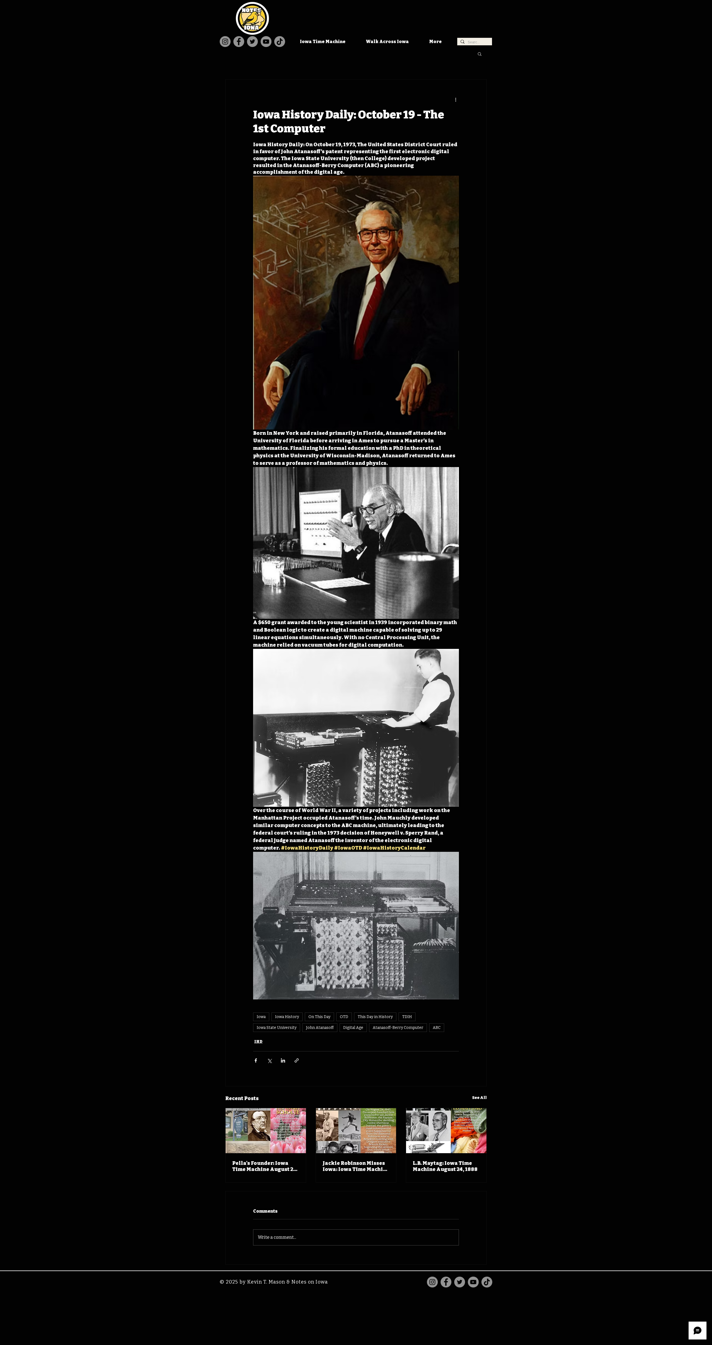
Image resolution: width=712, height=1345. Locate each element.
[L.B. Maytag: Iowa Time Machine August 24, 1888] (446, 1130)
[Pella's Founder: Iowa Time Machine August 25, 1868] (266, 1130)
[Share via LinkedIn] (283, 1060)
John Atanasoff (320, 1027)
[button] (479, 53)
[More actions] (455, 99)
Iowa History (287, 1016)
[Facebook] (238, 41)
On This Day (319, 1016)
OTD (344, 1016)
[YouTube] (266, 41)
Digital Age (353, 1027)
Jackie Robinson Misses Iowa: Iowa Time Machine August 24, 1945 (356, 1166)
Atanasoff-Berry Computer (398, 1027)
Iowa (261, 1016)
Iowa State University (276, 1027)
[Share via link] (296, 1060)
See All (479, 1097)
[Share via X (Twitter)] (269, 1060)
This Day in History (375, 1016)
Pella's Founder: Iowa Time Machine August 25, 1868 (264, 1166)
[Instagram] (225, 41)
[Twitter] (252, 41)
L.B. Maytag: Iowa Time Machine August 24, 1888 (445, 1166)
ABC (437, 1027)
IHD (258, 1041)
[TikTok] (279, 41)
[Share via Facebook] (255, 1060)
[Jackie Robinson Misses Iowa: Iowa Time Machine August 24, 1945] (356, 1130)
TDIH (407, 1016)
